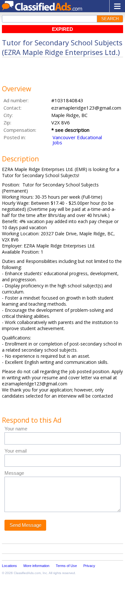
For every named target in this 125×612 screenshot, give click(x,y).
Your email (15, 451)
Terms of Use (66, 566)
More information (36, 566)
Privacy (89, 566)
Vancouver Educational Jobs (77, 140)
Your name (15, 428)
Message (14, 473)
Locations (9, 566)
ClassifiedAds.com (27, 573)
